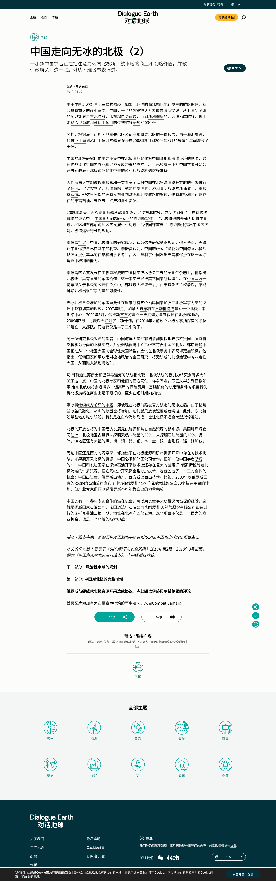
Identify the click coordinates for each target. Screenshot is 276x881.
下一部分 (74, 567)
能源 (94, 738)
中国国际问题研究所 (112, 218)
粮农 (50, 775)
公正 (181, 775)
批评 (82, 242)
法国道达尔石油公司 (126, 507)
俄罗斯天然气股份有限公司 (172, 507)
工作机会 (37, 847)
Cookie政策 (96, 847)
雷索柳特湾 (164, 308)
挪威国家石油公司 (89, 507)
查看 (233, 845)
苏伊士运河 (103, 122)
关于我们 (209, 4)
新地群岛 (156, 116)
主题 (33, 17)
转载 (220, 4)
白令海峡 (128, 116)
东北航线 (97, 116)
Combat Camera (166, 603)
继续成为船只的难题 (95, 404)
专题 (55, 17)
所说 (198, 458)
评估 (74, 188)
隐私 (188, 872)
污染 (94, 775)
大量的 (99, 441)
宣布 (143, 308)
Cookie (205, 872)
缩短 (136, 122)
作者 (33, 864)
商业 (225, 738)
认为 (148, 110)
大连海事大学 (78, 182)
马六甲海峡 (80, 122)
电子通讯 (224, 17)
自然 (138, 738)
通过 (108, 320)
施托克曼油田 (86, 513)
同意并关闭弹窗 (243, 874)
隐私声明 (93, 838)
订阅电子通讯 (97, 856)
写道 (74, 194)
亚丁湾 (80, 140)
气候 (50, 738)
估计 (74, 434)
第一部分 (74, 579)
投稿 (33, 856)
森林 (225, 775)
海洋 (181, 738)
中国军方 (194, 278)
